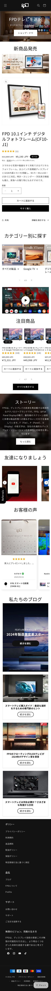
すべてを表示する (25, 386)
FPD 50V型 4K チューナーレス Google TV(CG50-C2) (34, 349)
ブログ (8, 879)
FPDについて (11, 885)
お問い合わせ (11, 909)
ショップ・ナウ (25, 32)
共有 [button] (7, 220)
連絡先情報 (41, 977)
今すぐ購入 (25, 208)
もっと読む (25, 441)
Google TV (29, 268)
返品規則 (9, 843)
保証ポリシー (11, 856)
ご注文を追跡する (13, 921)
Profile (8, 892)
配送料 (9, 160)
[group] (19, 483)
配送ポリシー (11, 850)
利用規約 (9, 837)
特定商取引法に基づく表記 (17, 862)
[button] (5, 5)
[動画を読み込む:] (25, 300)
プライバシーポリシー (15, 831)
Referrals (2, 495)
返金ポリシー (16, 981)
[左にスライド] (20, 280)
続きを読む (25, 643)
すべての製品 (9, 268)
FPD (13, 977)
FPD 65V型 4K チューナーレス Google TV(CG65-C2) (12, 349)
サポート (9, 915)
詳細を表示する (39, 220)
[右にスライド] (32, 280)
